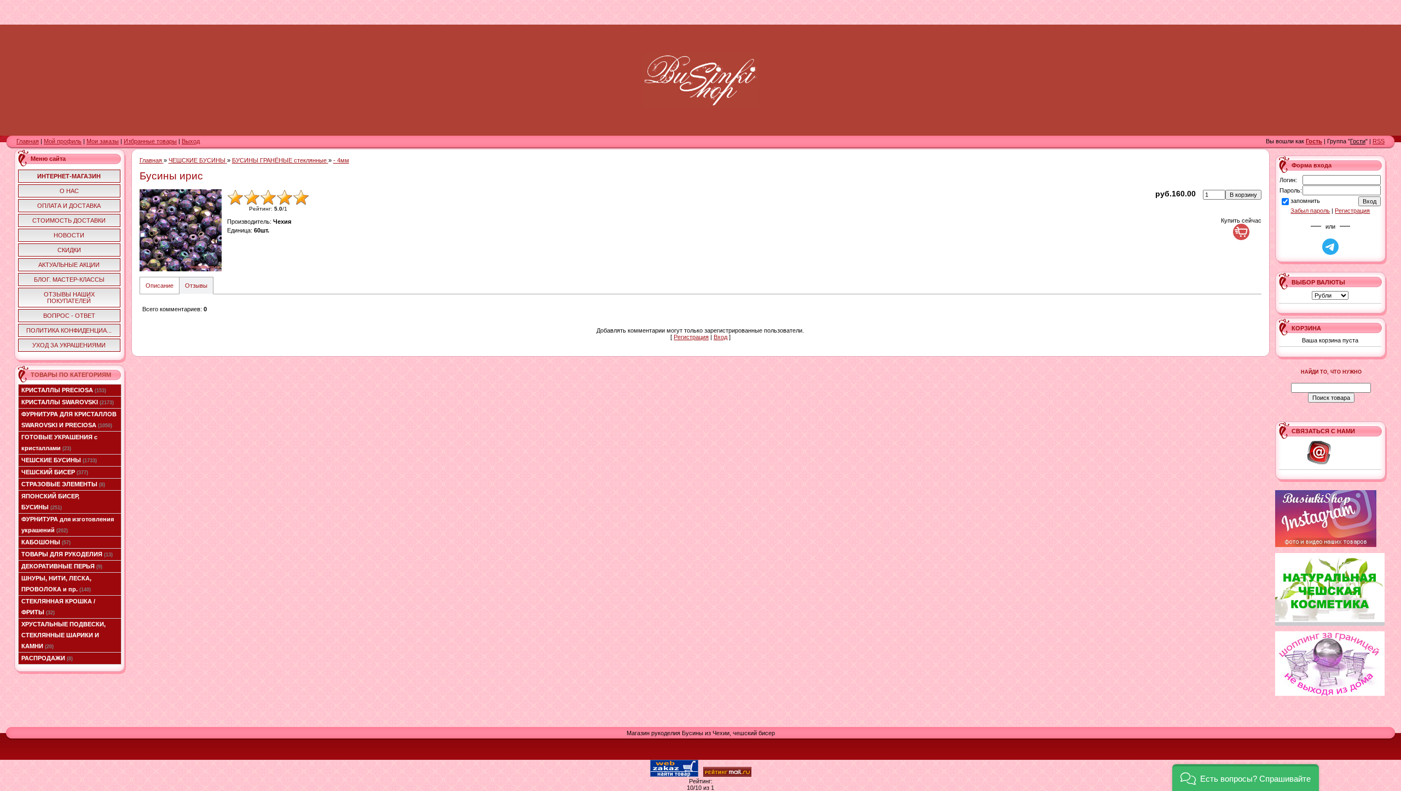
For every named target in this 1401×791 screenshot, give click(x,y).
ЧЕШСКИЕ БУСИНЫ (59, 460)
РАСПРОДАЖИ (47, 658)
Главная (27, 141)
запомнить (1305, 200)
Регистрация (691, 337)
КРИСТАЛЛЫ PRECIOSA (63, 390)
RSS (1379, 141)
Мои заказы (102, 141)
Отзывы (196, 285)
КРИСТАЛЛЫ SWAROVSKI (67, 402)
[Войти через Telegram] (1330, 247)
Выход (191, 141)
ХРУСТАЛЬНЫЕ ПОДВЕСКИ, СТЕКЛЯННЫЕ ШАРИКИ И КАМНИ (63, 635)
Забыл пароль (1310, 210)
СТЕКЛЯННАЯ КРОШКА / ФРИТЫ (58, 606)
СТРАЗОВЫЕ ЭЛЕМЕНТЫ (63, 484)
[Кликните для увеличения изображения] (181, 230)
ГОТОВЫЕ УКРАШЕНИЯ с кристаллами (59, 442)
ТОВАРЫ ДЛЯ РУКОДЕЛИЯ (67, 554)
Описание (159, 285)
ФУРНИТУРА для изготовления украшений (67, 524)
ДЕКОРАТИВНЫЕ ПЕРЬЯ (61, 566)
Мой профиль (63, 141)
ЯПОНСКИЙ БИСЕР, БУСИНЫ (50, 501)
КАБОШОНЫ (46, 542)
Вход (720, 337)
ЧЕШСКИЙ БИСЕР (54, 472)
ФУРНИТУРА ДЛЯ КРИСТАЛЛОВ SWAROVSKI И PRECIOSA (69, 419)
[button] (1245, 777)
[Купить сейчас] (1241, 232)
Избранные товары (150, 141)
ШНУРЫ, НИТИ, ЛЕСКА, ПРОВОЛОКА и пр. (56, 583)
